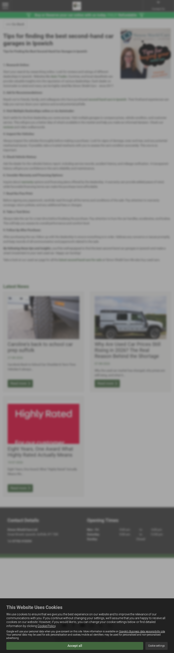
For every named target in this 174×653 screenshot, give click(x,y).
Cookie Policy (47, 626)
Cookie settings (156, 645)
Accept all (74, 646)
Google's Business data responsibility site (142, 631)
